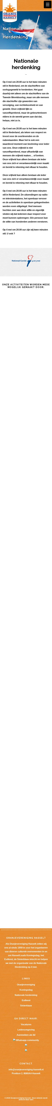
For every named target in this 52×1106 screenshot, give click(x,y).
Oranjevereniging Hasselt (21, 1098)
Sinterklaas (26, 1005)
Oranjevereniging (26, 984)
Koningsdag (26, 990)
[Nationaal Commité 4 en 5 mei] (26, 266)
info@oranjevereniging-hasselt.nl (26, 1069)
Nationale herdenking (26, 995)
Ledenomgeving (26, 1030)
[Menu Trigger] (47, 4)
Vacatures (26, 1024)
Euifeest (26, 1000)
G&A (31, 1100)
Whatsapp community (27, 1040)
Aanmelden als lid (26, 1035)
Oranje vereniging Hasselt (9, 11)
